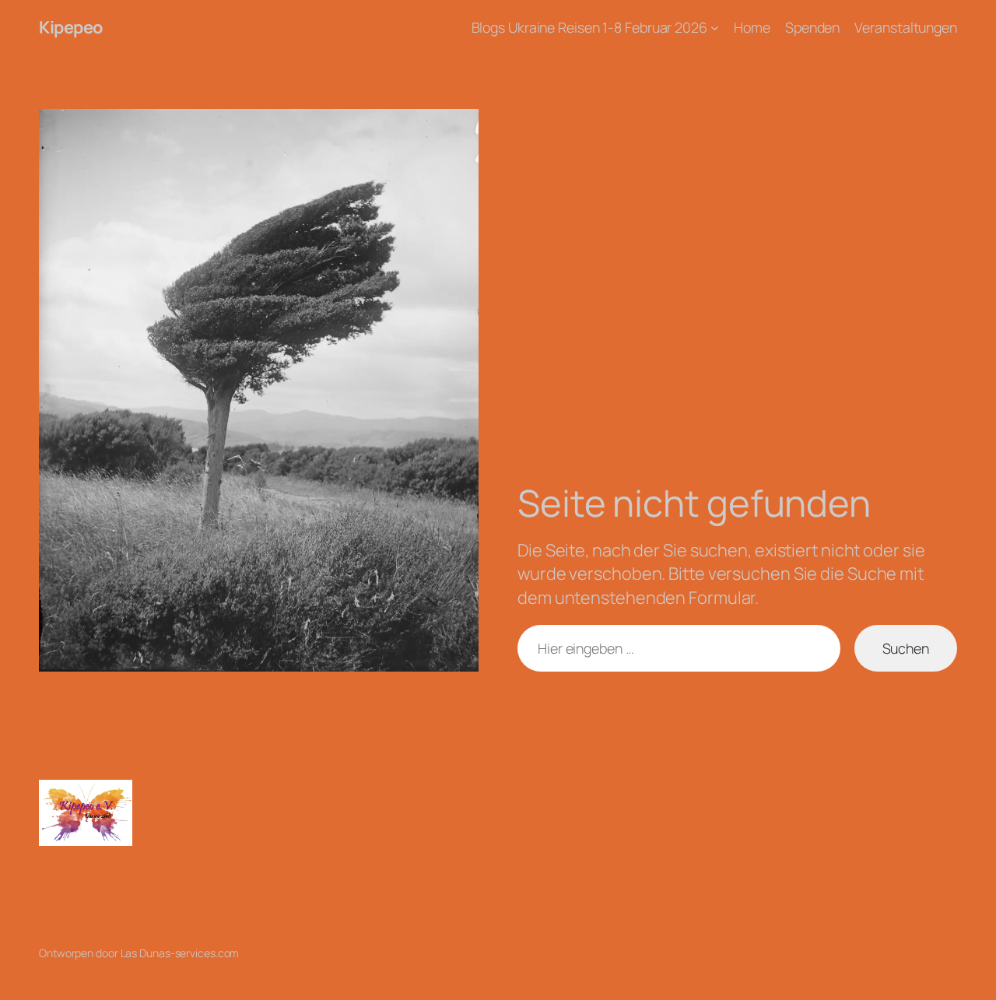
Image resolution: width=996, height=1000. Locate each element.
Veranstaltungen (905, 27)
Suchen (905, 648)
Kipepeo (71, 27)
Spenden (812, 27)
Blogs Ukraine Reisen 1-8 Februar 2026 (589, 27)
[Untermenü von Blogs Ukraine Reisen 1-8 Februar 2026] (714, 27)
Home (752, 27)
